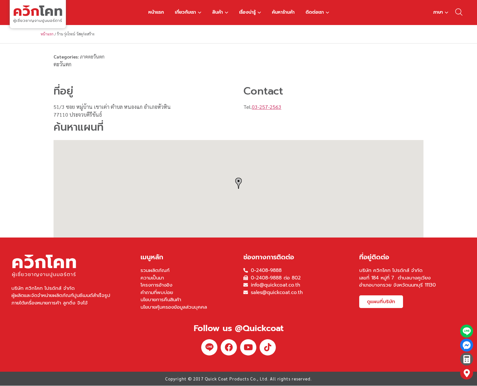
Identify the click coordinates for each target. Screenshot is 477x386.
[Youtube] (248, 347)
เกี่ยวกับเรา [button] (185, 12)
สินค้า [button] (217, 12)
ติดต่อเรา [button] (315, 12)
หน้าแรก (156, 12)
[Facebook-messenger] (466, 345)
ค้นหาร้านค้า (283, 12)
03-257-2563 (266, 106)
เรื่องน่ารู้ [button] (247, 12)
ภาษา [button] (438, 12)
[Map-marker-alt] (466, 373)
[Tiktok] (268, 347)
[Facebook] (229, 347)
